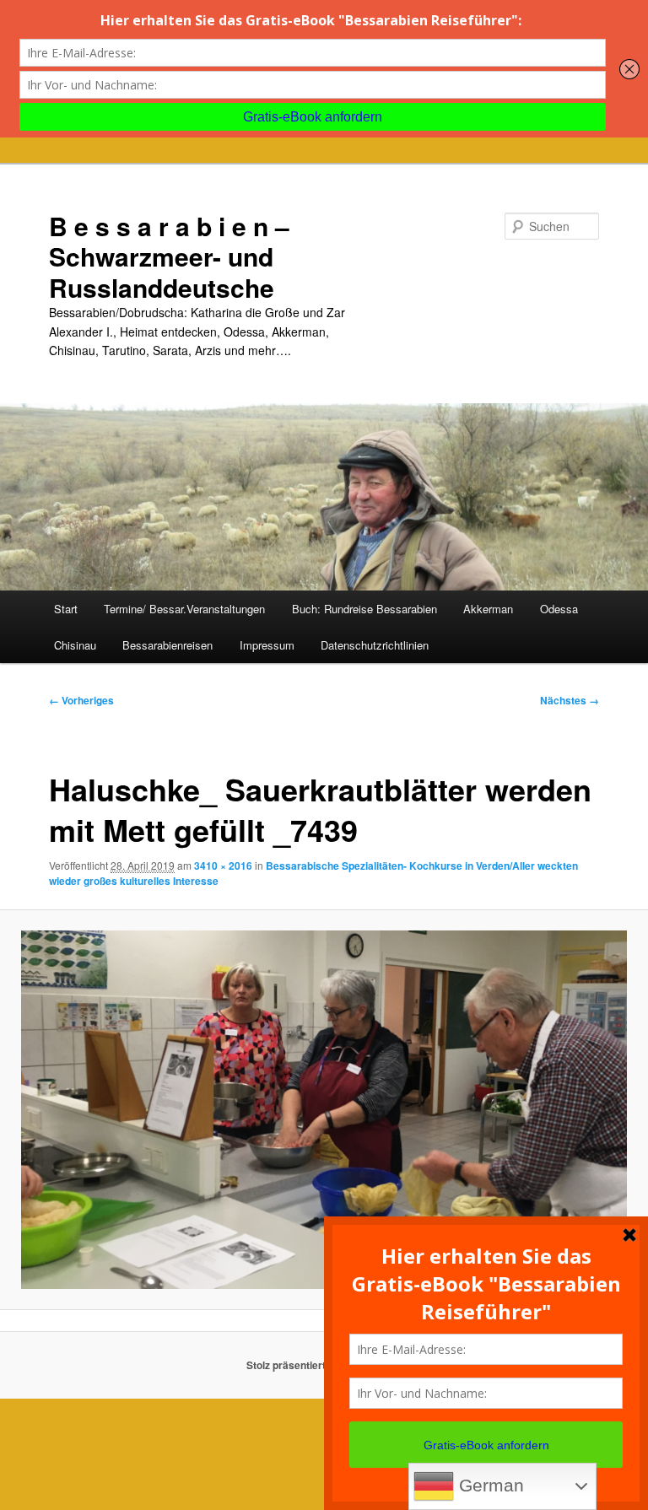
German (489, 1485)
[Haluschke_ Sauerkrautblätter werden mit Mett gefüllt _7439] (324, 1109)
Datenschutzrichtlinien (375, 645)
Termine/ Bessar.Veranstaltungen (184, 609)
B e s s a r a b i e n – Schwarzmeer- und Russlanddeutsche (169, 256)
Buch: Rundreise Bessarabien (364, 609)
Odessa (559, 609)
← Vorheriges (81, 700)
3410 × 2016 (223, 865)
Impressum (267, 645)
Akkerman (488, 609)
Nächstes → (569, 700)
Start (66, 609)
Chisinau (75, 645)
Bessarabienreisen (167, 645)
